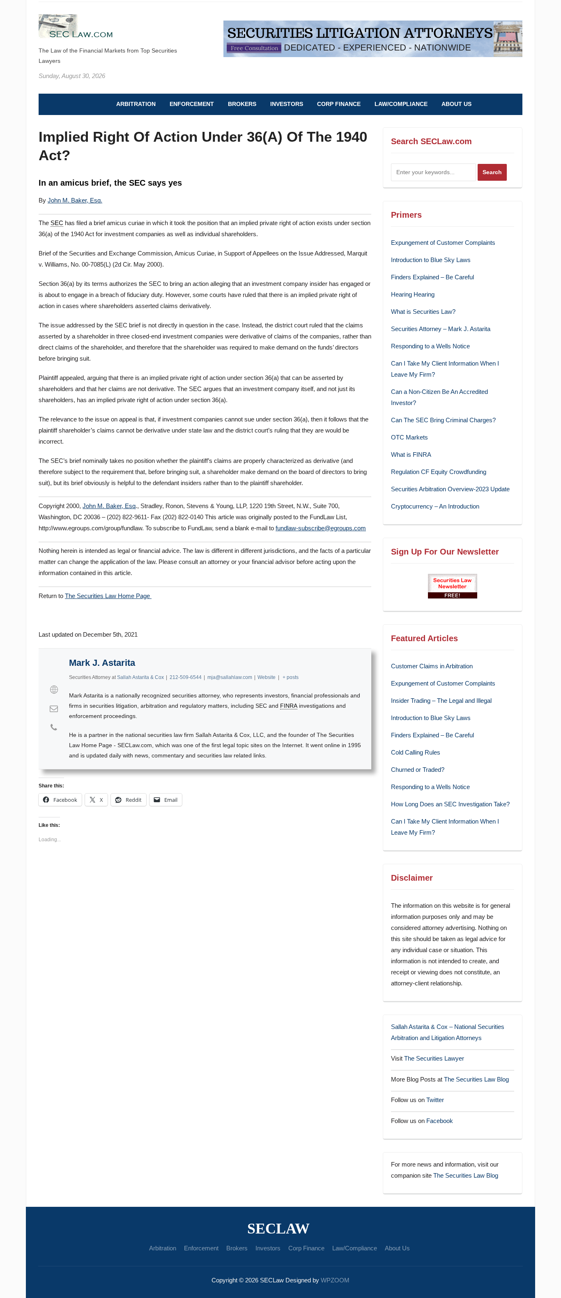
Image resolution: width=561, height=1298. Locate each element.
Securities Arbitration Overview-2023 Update (450, 489)
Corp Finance (339, 104)
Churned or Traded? (417, 769)
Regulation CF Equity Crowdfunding (438, 471)
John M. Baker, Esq (109, 505)
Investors (286, 104)
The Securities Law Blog (476, 1079)
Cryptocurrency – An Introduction (435, 506)
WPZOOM (335, 1280)
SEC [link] (57, 222)
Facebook (439, 1120)
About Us (456, 104)
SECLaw (278, 1228)
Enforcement (192, 104)
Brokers (242, 104)
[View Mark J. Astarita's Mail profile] (54, 709)
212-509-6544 (186, 677)
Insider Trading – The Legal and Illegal (441, 700)
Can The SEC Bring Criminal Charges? (443, 420)
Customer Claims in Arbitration (432, 666)
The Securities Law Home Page (108, 595)
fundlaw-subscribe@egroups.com (321, 528)
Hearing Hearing (413, 294)
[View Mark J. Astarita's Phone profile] (54, 727)
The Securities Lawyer (434, 1058)
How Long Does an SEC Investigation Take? (450, 804)
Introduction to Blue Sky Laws (431, 259)
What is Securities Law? (423, 311)
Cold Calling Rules (415, 752)
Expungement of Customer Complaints (443, 242)
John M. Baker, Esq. (75, 200)
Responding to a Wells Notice (430, 346)
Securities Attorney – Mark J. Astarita (440, 328)
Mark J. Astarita (102, 663)
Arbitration (136, 104)
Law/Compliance (401, 104)
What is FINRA (411, 454)
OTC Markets (409, 437)
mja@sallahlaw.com (229, 677)
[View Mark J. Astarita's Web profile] (54, 690)
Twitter (435, 1099)
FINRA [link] (288, 705)
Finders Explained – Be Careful (432, 277)
